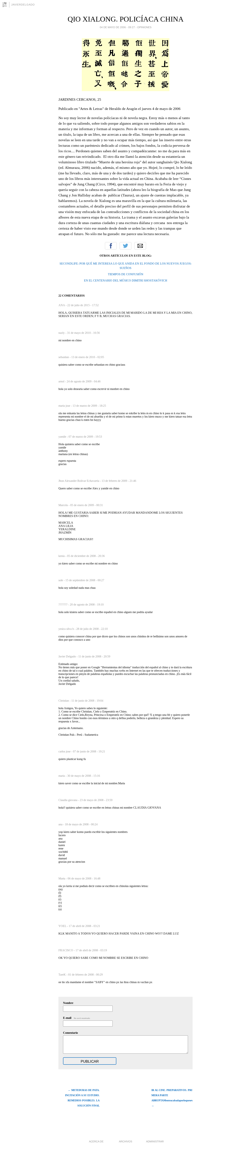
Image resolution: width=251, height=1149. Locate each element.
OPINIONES (144, 27)
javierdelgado (23, 4)
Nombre (68, 1002)
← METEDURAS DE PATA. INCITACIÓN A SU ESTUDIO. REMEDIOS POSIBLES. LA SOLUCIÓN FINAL (82, 1098)
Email (140, 245)
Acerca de (96, 1141)
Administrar (155, 1141)
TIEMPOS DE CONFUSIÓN (125, 274)
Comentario (70, 1032)
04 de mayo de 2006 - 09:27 (117, 27)
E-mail (76, 1017)
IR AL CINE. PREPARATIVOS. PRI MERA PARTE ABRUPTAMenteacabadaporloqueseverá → (172, 1098)
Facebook (111, 245)
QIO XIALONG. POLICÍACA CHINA (126, 19)
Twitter (125, 245)
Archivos (125, 1141)
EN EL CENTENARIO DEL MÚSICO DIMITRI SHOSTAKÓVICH (125, 280)
